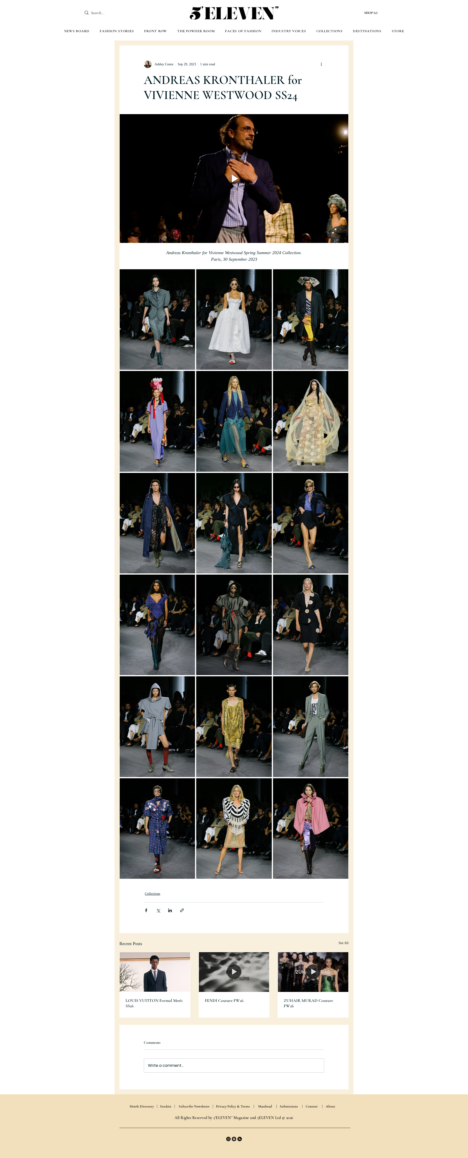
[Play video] (234, 178)
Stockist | (167, 1106)
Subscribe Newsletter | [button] (196, 1106)
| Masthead (263, 1106)
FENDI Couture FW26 (224, 1000)
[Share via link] (182, 910)
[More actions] (321, 64)
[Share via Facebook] (146, 910)
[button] (371, 13)
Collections (152, 894)
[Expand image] (157, 319)
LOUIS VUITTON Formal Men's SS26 (154, 1003)
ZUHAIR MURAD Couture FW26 (308, 1003)
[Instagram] (228, 1139)
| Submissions (287, 1106)
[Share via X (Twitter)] (158, 910)
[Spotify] (234, 1139)
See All (344, 943)
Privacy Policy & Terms (233, 1106)
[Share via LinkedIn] (170, 910)
